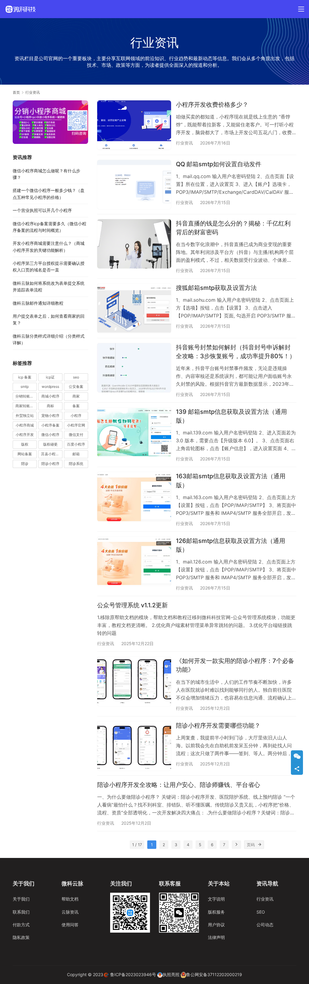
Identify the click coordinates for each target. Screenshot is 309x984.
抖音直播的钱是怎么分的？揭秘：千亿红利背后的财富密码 (233, 228)
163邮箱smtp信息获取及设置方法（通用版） (230, 481)
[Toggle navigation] (301, 9)
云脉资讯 (70, 911)
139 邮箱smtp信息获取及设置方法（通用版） (231, 416)
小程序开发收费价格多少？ (212, 104)
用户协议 (216, 924)
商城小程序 (50, 396)
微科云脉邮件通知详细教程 (38, 303)
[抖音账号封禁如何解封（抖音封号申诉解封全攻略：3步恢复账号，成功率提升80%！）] (134, 367)
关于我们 (21, 898)
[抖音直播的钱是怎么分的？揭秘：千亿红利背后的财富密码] (134, 243)
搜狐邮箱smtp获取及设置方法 (216, 287)
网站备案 (25, 454)
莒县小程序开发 (51, 454)
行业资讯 (184, 142)
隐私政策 (21, 937)
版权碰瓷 (50, 444)
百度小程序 (76, 444)
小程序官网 (76, 425)
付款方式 (21, 924)
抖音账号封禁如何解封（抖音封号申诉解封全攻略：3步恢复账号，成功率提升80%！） (235, 352)
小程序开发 (25, 434)
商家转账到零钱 (26, 406)
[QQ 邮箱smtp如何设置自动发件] (134, 184)
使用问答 (70, 924)
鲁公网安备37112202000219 (214, 974)
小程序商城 (25, 425)
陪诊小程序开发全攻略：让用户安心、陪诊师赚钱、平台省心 (178, 784)
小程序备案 (50, 425)
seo (76, 377)
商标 (50, 406)
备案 (76, 406)
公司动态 (264, 924)
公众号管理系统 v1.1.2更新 (132, 605)
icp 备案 (24, 377)
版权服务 (216, 911)
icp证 (50, 377)
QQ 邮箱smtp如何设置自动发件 (218, 164)
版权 (24, 444)
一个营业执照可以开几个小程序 (42, 210)
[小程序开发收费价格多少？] (134, 125)
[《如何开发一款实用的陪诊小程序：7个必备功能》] (134, 681)
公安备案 (76, 386)
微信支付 (76, 434)
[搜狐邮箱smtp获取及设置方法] (134, 308)
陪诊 (24, 463)
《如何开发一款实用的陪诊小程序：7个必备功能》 (235, 665)
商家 (76, 396)
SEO (260, 911)
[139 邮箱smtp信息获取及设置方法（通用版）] (134, 432)
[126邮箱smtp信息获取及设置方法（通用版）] (134, 561)
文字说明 (216, 898)
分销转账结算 (26, 396)
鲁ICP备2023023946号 (133, 974)
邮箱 (76, 454)
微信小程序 (50, 434)
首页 (16, 92)
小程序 (76, 415)
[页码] (260, 844)
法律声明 (216, 937)
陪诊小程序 (50, 463)
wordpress (50, 386)
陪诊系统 (76, 463)
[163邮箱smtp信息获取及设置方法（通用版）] (134, 496)
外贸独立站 (25, 415)
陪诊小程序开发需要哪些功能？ (218, 725)
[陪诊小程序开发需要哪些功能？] (134, 746)
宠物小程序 (50, 415)
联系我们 (21, 911)
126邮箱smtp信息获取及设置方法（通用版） (230, 545)
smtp (25, 386)
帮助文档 (70, 898)
